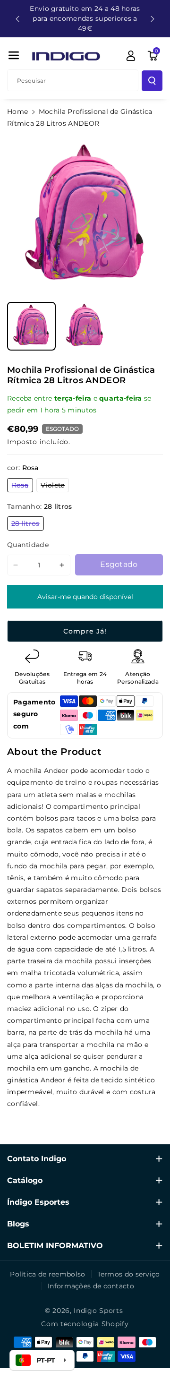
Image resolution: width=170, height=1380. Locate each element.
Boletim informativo (55, 1245)
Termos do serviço (128, 1274)
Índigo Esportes (38, 1202)
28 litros (27, 525)
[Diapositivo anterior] (17, 19)
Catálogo (24, 1180)
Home (17, 111)
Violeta (55, 486)
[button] (13, 55)
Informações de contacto (91, 1286)
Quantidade (28, 544)
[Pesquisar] (152, 80)
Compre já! (85, 631)
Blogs (18, 1223)
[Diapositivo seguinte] (152, 19)
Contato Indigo (36, 1158)
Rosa (22, 486)
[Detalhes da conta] (130, 55)
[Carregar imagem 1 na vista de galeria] (31, 326)
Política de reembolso (47, 1274)
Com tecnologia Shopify (84, 1324)
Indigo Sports (98, 1310)
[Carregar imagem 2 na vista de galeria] (84, 326)
